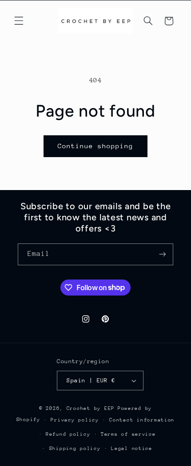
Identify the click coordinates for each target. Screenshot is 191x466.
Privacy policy (75, 420)
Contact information (142, 420)
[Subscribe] (162, 254)
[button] (18, 21)
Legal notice (131, 448)
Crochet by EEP (91, 408)
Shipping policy (75, 448)
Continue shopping (96, 146)
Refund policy (68, 434)
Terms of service (128, 434)
